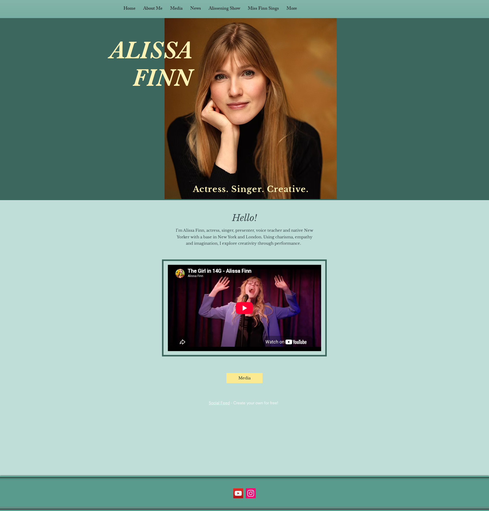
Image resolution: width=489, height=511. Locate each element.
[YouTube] (238, 493)
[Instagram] (251, 493)
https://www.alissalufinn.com (336, 467)
